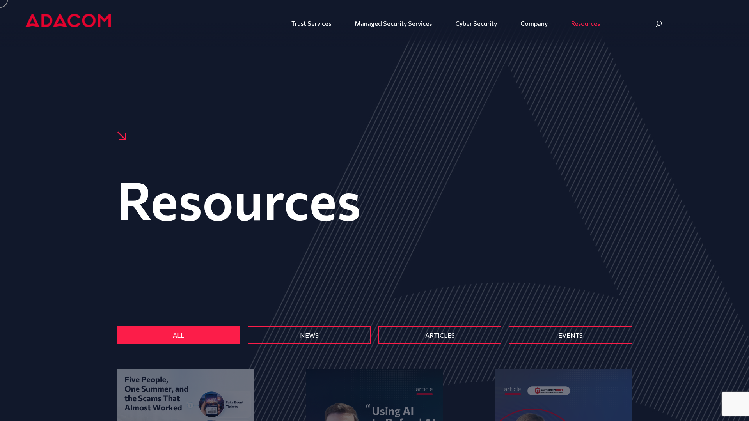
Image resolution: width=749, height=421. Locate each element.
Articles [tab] (440, 335)
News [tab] (309, 335)
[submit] (658, 23)
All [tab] (178, 335)
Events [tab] (570, 335)
